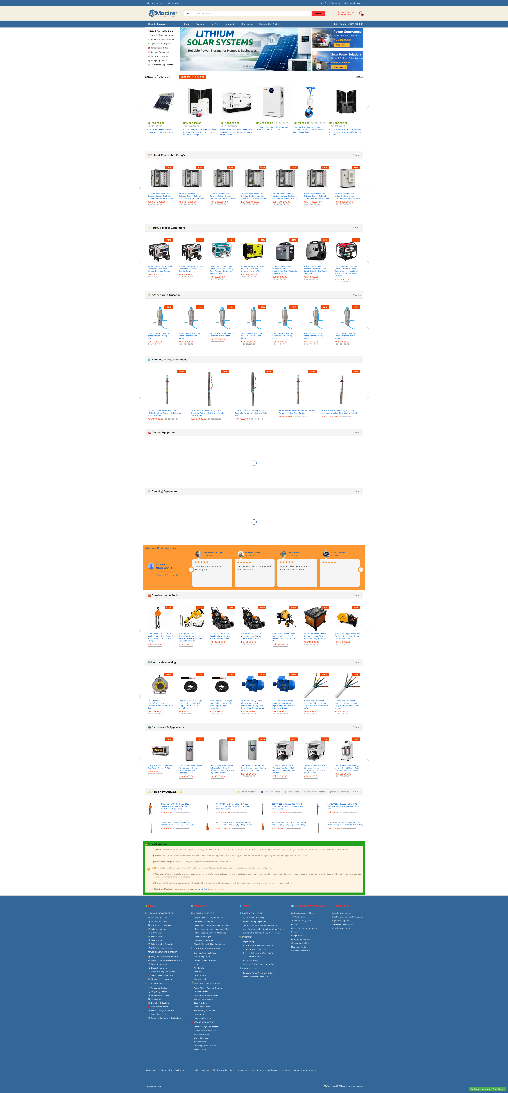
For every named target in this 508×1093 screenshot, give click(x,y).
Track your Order (182, 1070)
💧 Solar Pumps (292, 792)
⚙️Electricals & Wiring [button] (158, 56)
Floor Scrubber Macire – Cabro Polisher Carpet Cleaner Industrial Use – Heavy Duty (308, 129)
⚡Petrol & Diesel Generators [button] (161, 35)
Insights (215, 24)
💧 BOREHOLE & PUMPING (251, 913)
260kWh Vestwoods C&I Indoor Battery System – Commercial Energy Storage (347, 196)
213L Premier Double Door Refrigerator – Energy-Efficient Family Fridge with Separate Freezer (222, 769)
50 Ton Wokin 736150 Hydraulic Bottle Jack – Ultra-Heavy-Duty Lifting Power (234, 823)
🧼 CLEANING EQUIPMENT (202, 913)
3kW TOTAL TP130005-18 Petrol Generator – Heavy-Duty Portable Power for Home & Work (222, 270)
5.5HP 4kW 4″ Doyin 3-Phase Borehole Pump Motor (314, 335)
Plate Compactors (202, 957)
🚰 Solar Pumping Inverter (160, 948)
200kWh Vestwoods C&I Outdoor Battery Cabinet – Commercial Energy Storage (253, 196)
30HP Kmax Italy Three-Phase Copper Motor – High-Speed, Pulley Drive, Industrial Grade (283, 704)
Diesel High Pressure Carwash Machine (212, 925)
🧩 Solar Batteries (156, 936)
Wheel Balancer (201, 1038)
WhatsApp (203, 889)
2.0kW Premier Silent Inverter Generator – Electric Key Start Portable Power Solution (284, 270)
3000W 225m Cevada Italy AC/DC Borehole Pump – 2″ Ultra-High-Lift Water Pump (207, 413)
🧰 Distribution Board (158, 1007)
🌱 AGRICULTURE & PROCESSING (205, 983)
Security (197, 972)
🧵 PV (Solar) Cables (157, 992)
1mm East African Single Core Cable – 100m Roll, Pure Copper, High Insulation (221, 704)
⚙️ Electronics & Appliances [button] (160, 65)
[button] (160, 117)
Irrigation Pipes (249, 942)
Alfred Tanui (209, 552)
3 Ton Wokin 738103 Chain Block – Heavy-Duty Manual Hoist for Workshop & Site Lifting (160, 637)
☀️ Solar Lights (155, 940)
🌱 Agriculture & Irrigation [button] (159, 44)
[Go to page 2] (271, 589)
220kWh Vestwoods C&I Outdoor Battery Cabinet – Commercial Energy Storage (222, 196)
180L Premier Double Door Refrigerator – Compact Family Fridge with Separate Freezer (191, 769)
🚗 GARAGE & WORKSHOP (202, 1022)
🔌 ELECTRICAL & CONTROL (157, 983)
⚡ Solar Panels (155, 933)
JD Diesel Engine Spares (343, 924)
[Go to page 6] (280, 589)
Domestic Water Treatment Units (258, 973)
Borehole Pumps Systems (254, 922)
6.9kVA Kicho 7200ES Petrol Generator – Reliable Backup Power (191, 268)
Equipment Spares (340, 921)
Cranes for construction (205, 960)
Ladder (197, 964)
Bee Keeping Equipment (205, 1010)
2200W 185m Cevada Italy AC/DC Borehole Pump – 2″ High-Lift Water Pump (251, 413)
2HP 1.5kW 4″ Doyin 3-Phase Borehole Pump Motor (282, 335)
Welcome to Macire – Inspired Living (162, 3)
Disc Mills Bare (200, 1003)
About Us (230, 24)
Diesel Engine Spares (341, 913)
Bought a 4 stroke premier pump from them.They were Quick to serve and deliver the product (295, 571)
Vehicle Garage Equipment (206, 1027)
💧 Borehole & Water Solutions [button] (161, 39)
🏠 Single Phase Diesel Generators (163, 957)
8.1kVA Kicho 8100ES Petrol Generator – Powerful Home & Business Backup (160, 268)
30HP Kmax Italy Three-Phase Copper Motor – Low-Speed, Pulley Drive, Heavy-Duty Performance (252, 704)
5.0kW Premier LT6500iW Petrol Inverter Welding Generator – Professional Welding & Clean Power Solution (346, 271)
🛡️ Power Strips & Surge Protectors (164, 1018)
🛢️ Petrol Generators (157, 964)
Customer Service (246, 1070)
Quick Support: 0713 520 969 (348, 24)
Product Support (309, 1070)
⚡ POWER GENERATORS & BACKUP (161, 952)
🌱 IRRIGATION (245, 937)
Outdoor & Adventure (300, 951)
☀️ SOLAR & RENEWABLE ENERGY (160, 913)
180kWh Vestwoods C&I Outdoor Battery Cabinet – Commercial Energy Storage (285, 196)
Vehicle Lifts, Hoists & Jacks (206, 1030)
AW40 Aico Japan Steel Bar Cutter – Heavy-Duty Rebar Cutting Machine (347, 636)
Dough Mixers (297, 936)
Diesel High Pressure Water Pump (258, 953)
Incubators (199, 1014)
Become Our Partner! (270, 24)
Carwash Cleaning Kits (204, 922)
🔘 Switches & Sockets (158, 1003)
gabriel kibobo (252, 552)
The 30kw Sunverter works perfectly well (335, 568)
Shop (186, 24)
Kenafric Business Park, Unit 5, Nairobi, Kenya (341, 3)
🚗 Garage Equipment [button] (157, 60)
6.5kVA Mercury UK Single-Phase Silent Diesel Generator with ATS (253, 268)
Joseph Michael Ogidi (341, 552)
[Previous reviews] (191, 569)
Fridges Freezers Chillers (302, 913)
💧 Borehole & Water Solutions (167, 359)
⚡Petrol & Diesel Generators (166, 227)
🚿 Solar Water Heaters (314, 792)
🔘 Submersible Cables (158, 995)
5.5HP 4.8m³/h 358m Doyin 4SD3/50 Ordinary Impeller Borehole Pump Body (340, 412)
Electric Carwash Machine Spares (209, 944)
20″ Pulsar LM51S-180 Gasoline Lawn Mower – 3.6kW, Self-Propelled (221, 636)
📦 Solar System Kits (157, 929)
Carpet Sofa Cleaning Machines (208, 918)
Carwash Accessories (203, 940)
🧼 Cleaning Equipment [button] (158, 52)
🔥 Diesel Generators (157, 968)
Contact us (247, 24)
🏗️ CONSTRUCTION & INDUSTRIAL (206, 948)
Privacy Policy (165, 1070)
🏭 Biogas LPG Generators (160, 979)
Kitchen (294, 924)
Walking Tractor (201, 992)
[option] (163, 109)
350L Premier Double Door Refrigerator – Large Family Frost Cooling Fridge (253, 767)
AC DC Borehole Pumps (253, 918)
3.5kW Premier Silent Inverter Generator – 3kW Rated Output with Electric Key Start (316, 270)
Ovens (294, 932)
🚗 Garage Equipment (162, 432)
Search (318, 13)
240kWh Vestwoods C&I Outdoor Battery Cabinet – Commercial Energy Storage (191, 196)
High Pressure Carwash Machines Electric (213, 929)
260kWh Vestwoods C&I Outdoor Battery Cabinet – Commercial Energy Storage (160, 196)
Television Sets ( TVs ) (301, 921)
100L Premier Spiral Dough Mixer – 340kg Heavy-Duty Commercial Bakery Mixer (347, 767)
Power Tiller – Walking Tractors (208, 988)
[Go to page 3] (273, 589)
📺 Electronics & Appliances (166, 727)
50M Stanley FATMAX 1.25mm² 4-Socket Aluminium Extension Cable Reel (160, 704)
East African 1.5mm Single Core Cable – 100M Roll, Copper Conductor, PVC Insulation (190, 704)
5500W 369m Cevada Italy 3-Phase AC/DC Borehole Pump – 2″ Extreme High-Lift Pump (164, 413)
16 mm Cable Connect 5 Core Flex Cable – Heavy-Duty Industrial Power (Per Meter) (347, 704)
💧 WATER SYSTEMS (248, 968)
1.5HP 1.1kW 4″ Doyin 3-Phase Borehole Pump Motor (345, 335)
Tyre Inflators (200, 1042)
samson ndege (295, 552)
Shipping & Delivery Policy (223, 1070)
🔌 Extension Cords (157, 1014)
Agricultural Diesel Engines (206, 995)
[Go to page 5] (278, 589)
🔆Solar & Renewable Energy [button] (161, 31)
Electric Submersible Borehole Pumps (260, 925)
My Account (151, 1070)
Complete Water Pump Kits (255, 949)
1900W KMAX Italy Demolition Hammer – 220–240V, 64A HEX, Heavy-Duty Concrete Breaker (191, 637)
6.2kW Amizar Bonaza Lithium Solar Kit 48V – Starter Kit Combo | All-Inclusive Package (199, 132)
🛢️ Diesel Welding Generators (161, 972)
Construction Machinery (205, 953)
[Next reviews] (361, 569)
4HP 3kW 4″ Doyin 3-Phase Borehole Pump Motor (222, 334)
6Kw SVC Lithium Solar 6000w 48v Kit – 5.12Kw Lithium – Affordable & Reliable (345, 132)
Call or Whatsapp (346, 12)
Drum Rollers (200, 975)
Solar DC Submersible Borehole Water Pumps (263, 929)
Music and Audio (298, 947)
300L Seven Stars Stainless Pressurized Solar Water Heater (161, 131)
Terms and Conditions (267, 1070)
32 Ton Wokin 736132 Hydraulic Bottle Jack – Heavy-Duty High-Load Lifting (289, 823)
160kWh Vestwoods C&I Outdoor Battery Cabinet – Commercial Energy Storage (316, 196)
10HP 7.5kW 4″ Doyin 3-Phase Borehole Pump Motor (189, 335)
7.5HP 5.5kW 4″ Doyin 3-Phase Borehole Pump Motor (159, 335)
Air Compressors (201, 1034)
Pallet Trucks (200, 1049)
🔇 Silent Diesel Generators (160, 975)
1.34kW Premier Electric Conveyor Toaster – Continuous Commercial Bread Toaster (315, 769)
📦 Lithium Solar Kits (339, 792)
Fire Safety (199, 968)
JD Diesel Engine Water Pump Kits (258, 964)
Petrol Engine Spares (341, 928)
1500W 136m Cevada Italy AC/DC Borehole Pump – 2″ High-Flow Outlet (298, 412)
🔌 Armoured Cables (157, 988)
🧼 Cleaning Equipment (163, 491)
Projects (200, 24)
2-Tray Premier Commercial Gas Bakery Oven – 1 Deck (160, 766)
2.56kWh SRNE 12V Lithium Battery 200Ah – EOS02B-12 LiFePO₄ (272, 128)
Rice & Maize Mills (202, 1007)
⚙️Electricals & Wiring (162, 662)
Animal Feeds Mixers (203, 999)
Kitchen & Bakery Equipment (304, 928)
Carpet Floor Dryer (202, 936)
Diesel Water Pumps (252, 957)
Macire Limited (164, 568)
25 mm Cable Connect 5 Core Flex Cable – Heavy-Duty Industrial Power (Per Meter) (316, 704)
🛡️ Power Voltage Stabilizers (161, 1010)
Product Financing (200, 1070)
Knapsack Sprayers (202, 1018)
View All (359, 77)
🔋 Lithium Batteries (247, 792)
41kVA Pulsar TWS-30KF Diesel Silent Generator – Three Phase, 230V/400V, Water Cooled (237, 132)
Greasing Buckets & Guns (205, 1045)
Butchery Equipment (300, 939)
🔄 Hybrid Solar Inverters (159, 925)
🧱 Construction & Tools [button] (158, 48)
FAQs (296, 1070)
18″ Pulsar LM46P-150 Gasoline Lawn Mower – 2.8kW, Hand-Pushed (252, 636)
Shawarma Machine (300, 943)
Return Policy (285, 1070)
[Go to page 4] (276, 589)
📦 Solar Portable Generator (161, 944)
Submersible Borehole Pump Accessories (261, 933)
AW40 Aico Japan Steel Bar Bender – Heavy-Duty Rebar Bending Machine (316, 636)
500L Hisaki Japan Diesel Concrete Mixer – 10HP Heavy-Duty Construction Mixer (283, 637)
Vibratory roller (201, 979)
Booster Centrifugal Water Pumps (258, 945)
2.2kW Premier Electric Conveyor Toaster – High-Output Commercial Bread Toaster (284, 769)
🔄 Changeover (155, 999)
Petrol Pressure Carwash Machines (210, 933)
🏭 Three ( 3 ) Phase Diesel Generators (165, 960)
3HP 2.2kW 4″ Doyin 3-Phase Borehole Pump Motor (251, 335)
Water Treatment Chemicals (255, 977)
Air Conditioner (298, 917)
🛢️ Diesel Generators (270, 792)
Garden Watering (250, 960)
